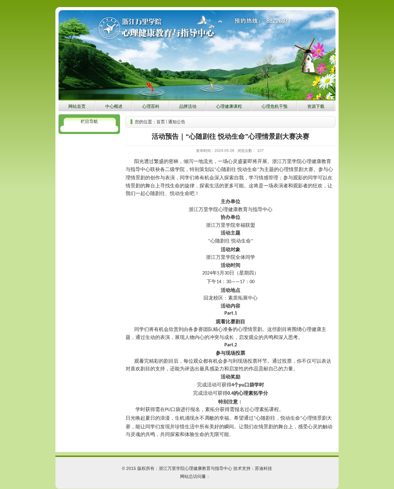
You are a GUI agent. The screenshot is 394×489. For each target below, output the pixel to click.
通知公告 (176, 121)
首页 (160, 121)
